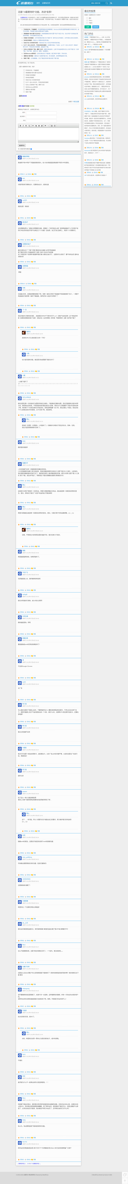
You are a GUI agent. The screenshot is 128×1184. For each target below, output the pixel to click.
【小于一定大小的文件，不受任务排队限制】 (37, 82)
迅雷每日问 (46, 3)
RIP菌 (86, 163)
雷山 (27, 419)
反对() (29, 174)
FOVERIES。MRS (89, 111)
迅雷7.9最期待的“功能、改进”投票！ (35, 12)
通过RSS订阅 (111, 3)
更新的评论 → (37, 1163)
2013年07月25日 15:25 (24, 15)
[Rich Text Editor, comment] (48, 134)
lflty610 (86, 49)
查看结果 (24, 96)
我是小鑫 (86, 62)
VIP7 (85, 175)
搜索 (107, 3)
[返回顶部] (125, 1181)
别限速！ (86, 37)
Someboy (87, 138)
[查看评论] (125, 1175)
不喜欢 (90, 23)
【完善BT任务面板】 (30, 75)
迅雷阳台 (24, 3)
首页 (38, 3)
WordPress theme (97, 1175)
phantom (86, 77)
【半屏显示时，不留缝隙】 (32, 70)
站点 (24, 120)
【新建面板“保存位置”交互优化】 (34, 72)
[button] (20, 125)
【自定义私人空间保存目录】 (33, 80)
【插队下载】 (28, 92)
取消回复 (32, 106)
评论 (51, 15)
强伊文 (47, 15)
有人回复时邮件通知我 (24, 149)
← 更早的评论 (20, 1163)
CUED (110, 1175)
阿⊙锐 (21, 106)
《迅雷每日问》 (24, 17)
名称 (24, 112)
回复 (35, 174)
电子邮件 (23, 116)
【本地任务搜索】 (30, 77)
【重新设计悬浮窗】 (30, 89)
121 (85, 99)
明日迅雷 (76, 101)
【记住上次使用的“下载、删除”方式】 (35, 84)
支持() (22, 174)
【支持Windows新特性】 (31, 87)
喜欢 (90, 18)
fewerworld (87, 150)
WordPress (45, 1175)
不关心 (90, 20)
